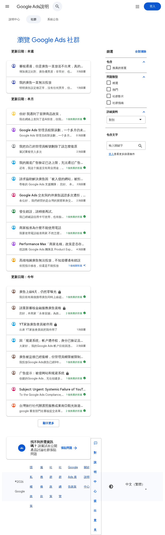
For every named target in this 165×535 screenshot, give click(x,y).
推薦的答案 (119, 68)
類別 (111, 120)
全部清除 (140, 51)
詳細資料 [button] (112, 112)
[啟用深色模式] (111, 486)
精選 (115, 83)
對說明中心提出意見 (95, 491)
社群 (33, 19)
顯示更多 (48, 423)
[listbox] (135, 486)
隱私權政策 (31, 486)
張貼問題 (67, 448)
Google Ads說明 (33, 6)
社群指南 (118, 103)
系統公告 (53, 19)
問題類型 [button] (112, 77)
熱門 (115, 89)
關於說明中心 (87, 476)
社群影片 (118, 96)
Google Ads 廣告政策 (73, 476)
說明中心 (14, 19)
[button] (7, 6)
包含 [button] (109, 62)
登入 (111, 154)
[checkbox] (126, 96)
